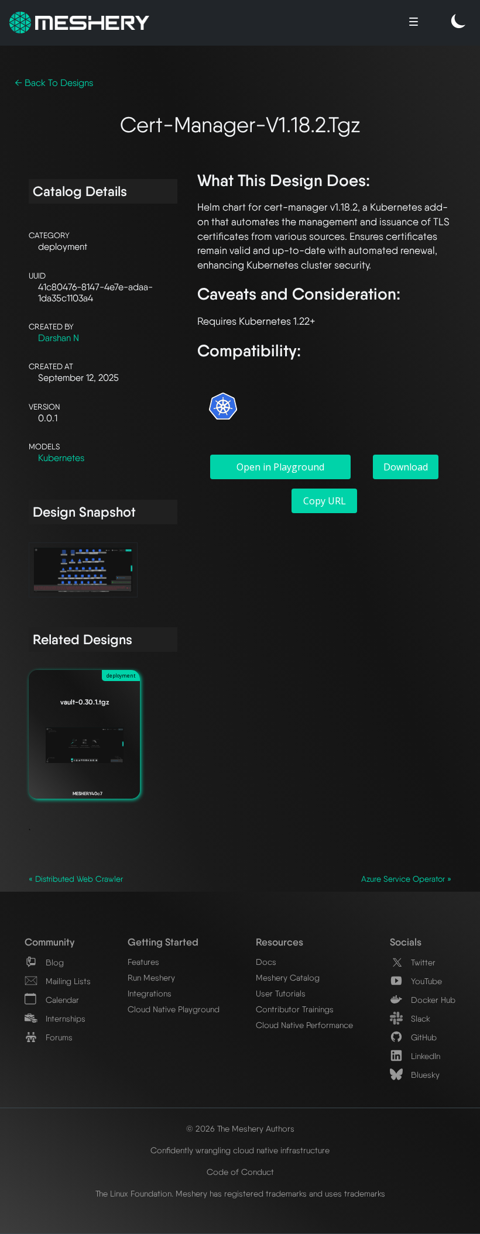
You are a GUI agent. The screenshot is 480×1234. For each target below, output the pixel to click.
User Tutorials (281, 993)
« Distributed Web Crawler (76, 879)
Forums (58, 1037)
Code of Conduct (240, 1172)
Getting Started (163, 942)
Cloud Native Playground (174, 1009)
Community (49, 942)
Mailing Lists (67, 981)
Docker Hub (432, 1000)
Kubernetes (61, 457)
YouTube (425, 981)
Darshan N (58, 337)
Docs (266, 962)
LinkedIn (424, 1056)
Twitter (422, 962)
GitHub (423, 1037)
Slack (419, 1018)
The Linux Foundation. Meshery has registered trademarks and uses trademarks (240, 1193)
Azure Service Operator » (406, 879)
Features (143, 962)
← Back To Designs (54, 82)
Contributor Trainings (295, 1009)
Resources (279, 942)
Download (405, 466)
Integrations (150, 993)
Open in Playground (280, 466)
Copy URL (324, 500)
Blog (53, 962)
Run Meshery (151, 977)
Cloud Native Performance (304, 1025)
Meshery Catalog (288, 977)
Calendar (61, 1000)
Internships (64, 1018)
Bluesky (424, 1075)
